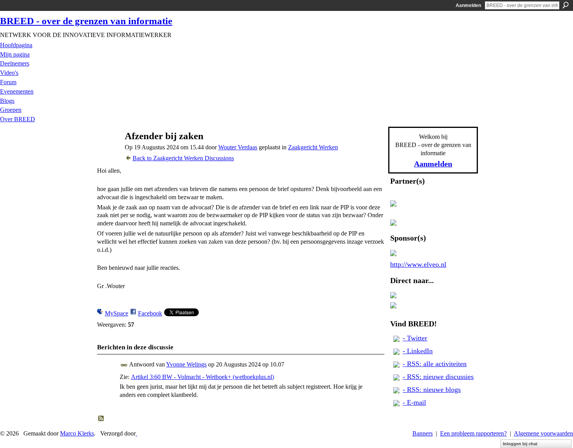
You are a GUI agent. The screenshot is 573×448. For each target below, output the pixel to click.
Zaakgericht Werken (313, 147)
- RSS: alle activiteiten (435, 364)
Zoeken (565, 5)
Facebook (150, 313)
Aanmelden (468, 5)
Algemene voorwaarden (543, 433)
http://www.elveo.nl (418, 264)
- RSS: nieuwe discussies (438, 377)
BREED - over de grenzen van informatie (86, 21)
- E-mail (414, 402)
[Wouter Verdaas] (107, 151)
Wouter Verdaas (237, 147)
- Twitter (415, 338)
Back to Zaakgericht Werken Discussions (183, 158)
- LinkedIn (418, 351)
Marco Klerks (77, 433)
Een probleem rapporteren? (473, 433)
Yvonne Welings (186, 364)
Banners (422, 433)
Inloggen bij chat (520, 443)
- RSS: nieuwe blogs (432, 389)
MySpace (116, 313)
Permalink (124, 365)
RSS (101, 418)
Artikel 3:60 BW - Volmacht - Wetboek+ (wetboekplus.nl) (202, 377)
